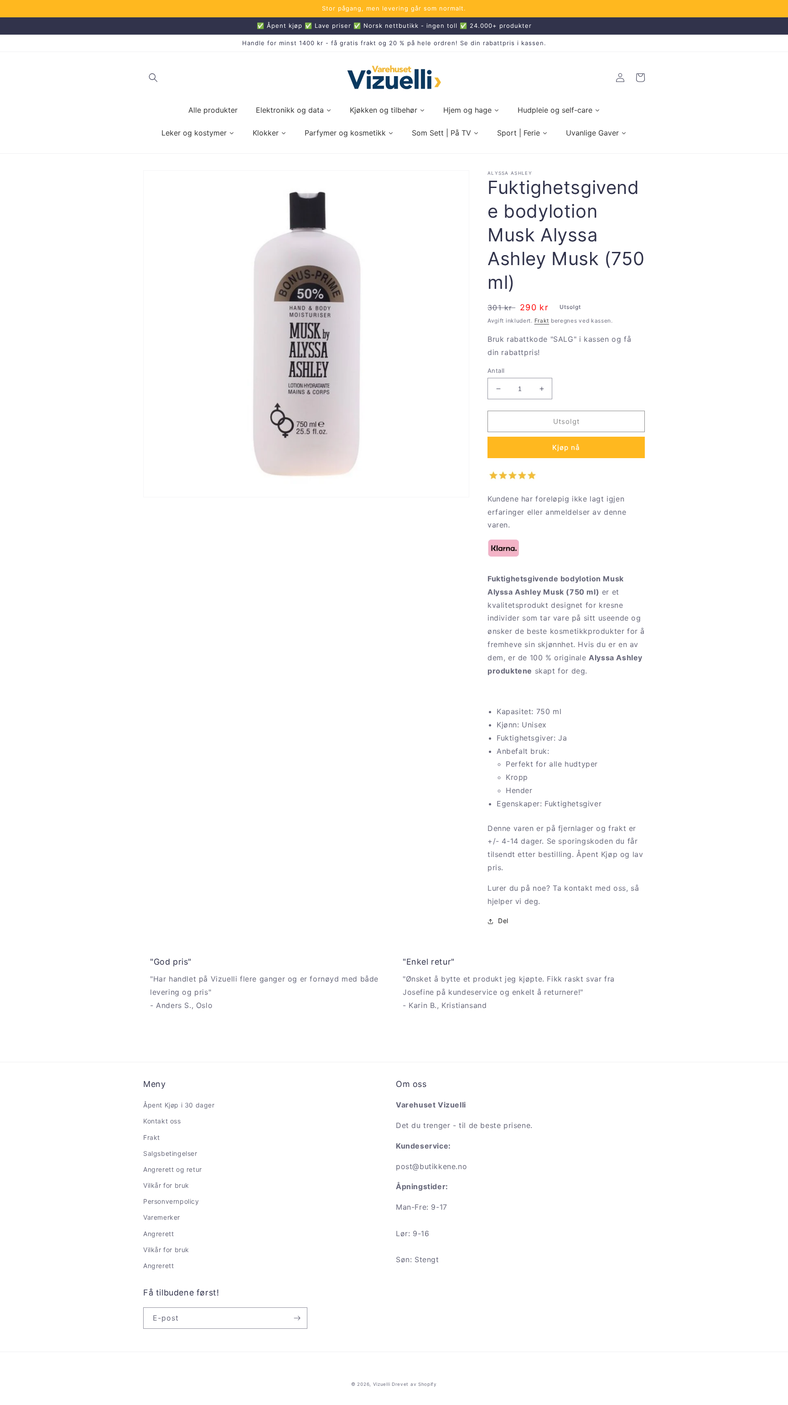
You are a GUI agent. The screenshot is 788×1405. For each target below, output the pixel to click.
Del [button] (503, 921)
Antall (495, 370)
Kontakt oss (162, 1121)
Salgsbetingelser (170, 1153)
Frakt (542, 320)
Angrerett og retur (172, 1169)
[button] (153, 78)
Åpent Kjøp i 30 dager (179, 1105)
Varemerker (161, 1217)
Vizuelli (381, 1384)
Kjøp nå (566, 448)
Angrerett (158, 1234)
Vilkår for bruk (166, 1185)
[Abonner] (297, 1318)
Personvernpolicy (171, 1201)
